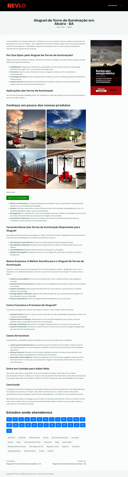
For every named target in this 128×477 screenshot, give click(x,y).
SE (83, 425)
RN (52, 425)
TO (9, 431)
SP (9, 419)
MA (76, 419)
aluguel (69, 27)
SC (77, 425)
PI (46, 425)
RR (70, 425)
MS (9, 425)
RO (64, 425)
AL (27, 419)
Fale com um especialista (17, 198)
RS (58, 425)
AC (21, 419)
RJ (15, 419)
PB (28, 425)
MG (16, 425)
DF (58, 419)
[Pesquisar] (121, 5)
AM (33, 419)
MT (82, 419)
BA (46, 419)
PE (40, 425)
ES (64, 419)
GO (70, 419)
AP (39, 419)
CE (52, 419)
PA (22, 425)
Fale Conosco (112, 5)
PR (34, 425)
